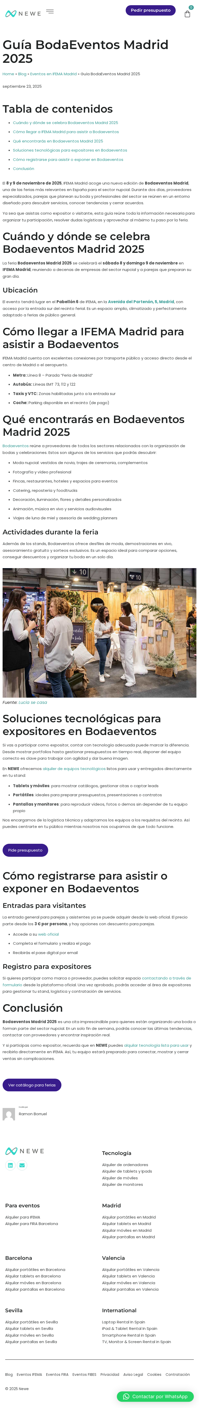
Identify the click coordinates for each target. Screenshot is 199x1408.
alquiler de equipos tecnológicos (74, 768)
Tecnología (116, 1153)
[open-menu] (50, 12)
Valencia (113, 1258)
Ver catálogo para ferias (32, 1085)
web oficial (48, 934)
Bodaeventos (16, 445)
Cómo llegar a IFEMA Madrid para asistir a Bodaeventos (66, 131)
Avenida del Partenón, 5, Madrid (141, 301)
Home (8, 74)
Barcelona (18, 1258)
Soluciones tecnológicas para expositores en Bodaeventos (70, 150)
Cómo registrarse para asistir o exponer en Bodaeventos (68, 159)
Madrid (111, 1205)
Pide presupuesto (25, 850)
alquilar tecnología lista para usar (156, 1045)
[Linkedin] (10, 1165)
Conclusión (23, 168)
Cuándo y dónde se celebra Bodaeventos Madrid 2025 (65, 122)
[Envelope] (22, 1165)
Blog (22, 74)
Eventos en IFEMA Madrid (53, 74)
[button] (155, 1396)
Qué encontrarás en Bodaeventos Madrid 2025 (58, 141)
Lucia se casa (33, 702)
